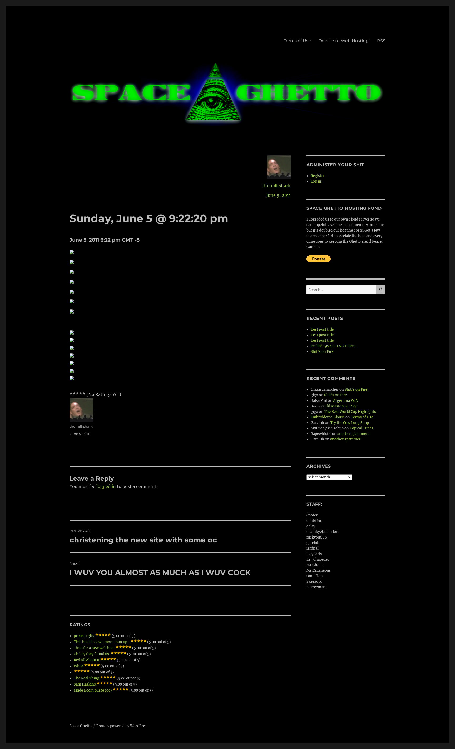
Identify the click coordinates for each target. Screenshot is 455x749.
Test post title (322, 329)
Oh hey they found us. (92, 654)
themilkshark (276, 185)
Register (318, 176)
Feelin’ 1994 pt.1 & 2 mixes (333, 346)
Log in (316, 181)
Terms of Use (297, 40)
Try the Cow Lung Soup (349, 422)
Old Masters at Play (340, 406)
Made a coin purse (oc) (93, 690)
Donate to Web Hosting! (344, 40)
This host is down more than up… (102, 642)
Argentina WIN (345, 400)
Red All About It (87, 660)
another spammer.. (353, 434)
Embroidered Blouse (328, 417)
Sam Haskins (85, 684)
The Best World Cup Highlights (350, 411)
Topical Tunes (361, 428)
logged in (106, 486)
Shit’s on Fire (322, 351)
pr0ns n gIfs (84, 636)
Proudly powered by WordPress (122, 726)
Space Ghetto (81, 726)
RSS (381, 40)
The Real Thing (86, 678)
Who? (78, 666)
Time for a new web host (94, 648)
